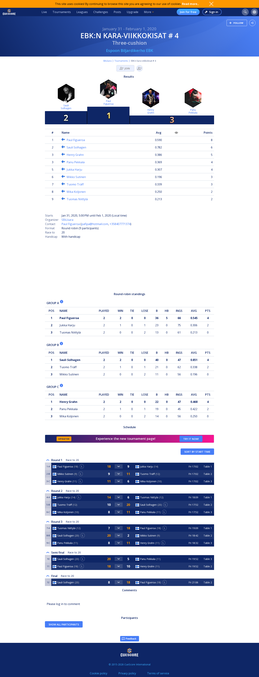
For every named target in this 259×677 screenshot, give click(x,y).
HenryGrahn (150, 111)
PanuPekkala (193, 111)
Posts (117, 12)
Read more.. (190, 4)
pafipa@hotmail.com (94, 224)
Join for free (188, 12)
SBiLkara (107, 60)
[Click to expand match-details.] (119, 466)
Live (44, 12)
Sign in (213, 12)
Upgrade (132, 12)
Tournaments (62, 12)
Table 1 (208, 466)
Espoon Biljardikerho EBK (129, 50)
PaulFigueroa (108, 102)
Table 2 (208, 474)
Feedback (131, 638)
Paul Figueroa (70, 224)
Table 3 (208, 481)
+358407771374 (120, 224)
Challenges (100, 12)
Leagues (82, 12)
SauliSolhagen (66, 107)
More (147, 12)
